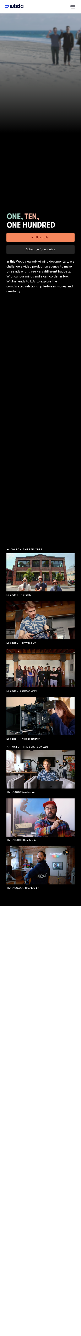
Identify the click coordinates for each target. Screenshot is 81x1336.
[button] (72, 6)
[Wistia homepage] (13, 7)
